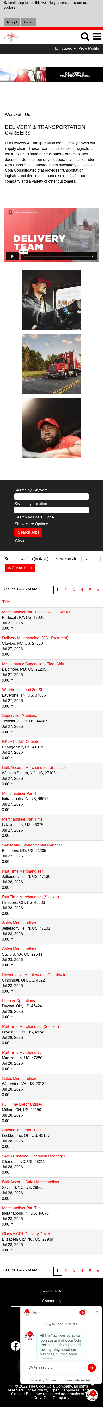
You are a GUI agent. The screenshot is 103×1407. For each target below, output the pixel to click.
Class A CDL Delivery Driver (26, 1234)
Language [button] (64, 48)
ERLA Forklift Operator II (22, 742)
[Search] (85, 36)
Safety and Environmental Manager (32, 845)
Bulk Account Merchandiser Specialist (34, 767)
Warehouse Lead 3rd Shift (24, 690)
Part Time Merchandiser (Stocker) (30, 897)
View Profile (89, 48)
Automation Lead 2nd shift (24, 1130)
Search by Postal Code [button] (34, 517)
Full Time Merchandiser (22, 1104)
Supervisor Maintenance (23, 716)
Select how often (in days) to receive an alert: (42, 559)
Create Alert (21, 568)
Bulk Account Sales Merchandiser (30, 1182)
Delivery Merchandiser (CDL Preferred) (35, 638)
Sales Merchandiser (19, 923)
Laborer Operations (18, 1001)
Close (28, 22)
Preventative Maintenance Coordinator (35, 975)
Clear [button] (19, 541)
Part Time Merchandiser (22, 871)
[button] (97, 37)
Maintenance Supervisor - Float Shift (33, 664)
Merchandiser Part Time (22, 793)
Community (51, 1301)
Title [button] (6, 602)
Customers (51, 1290)
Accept (12, 22)
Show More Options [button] (31, 524)
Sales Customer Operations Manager (33, 1156)
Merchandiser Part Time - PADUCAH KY (36, 612)
